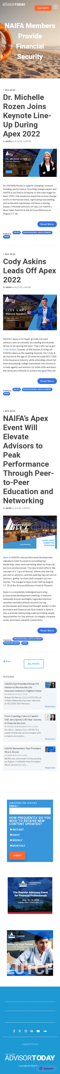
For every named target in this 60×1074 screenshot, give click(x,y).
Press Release (11, 643)
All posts (34, 664)
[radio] (30, 829)
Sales (17, 232)
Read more (50, 706)
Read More (47, 224)
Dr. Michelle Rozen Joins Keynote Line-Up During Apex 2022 (27, 115)
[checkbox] (30, 837)
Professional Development (37, 232)
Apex (6, 236)
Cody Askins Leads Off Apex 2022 (29, 270)
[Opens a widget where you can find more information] (46, 1068)
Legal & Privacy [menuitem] (30, 1044)
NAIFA (9, 141)
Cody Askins (9, 349)
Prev (8, 661)
